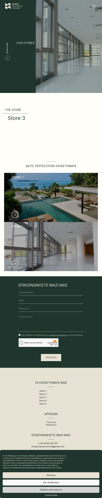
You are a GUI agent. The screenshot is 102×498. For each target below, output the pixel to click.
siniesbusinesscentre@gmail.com (47, 446)
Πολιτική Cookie (51, 495)
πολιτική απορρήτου (58, 335)
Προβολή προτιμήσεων (51, 489)
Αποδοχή (51, 475)
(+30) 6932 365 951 (48, 443)
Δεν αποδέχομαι (51, 482)
